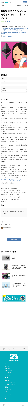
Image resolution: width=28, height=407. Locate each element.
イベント (10, 5)
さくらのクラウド (6, 90)
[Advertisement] (14, 318)
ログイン (19, 2)
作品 (3, 5)
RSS (6, 396)
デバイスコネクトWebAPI (8, 81)
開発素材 (19, 5)
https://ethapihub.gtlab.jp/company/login (12, 180)
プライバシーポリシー (10, 382)
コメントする (14, 239)
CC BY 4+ (8, 21)
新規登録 (25, 2)
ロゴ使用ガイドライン (10, 384)
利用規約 (7, 380)
